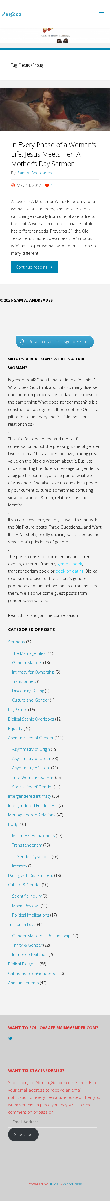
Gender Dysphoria (33, 856)
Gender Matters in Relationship (41, 935)
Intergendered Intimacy (29, 796)
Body (13, 824)
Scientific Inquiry (27, 896)
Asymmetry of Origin (31, 749)
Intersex (19, 866)
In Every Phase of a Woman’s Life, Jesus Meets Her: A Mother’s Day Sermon (53, 154)
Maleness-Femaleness (33, 835)
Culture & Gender (24, 884)
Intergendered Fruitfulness (33, 805)
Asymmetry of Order (31, 758)
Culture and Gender (30, 700)
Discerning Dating (28, 690)
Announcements (23, 982)
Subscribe (23, 1134)
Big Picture (17, 709)
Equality (15, 728)
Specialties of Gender (32, 787)
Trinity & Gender (27, 945)
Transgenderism (27, 845)
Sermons (16, 642)
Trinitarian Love (22, 924)
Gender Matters (27, 662)
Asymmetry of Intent (31, 768)
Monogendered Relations (32, 815)
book (77, 564)
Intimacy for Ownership (33, 672)
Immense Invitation (30, 954)
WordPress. (72, 1184)
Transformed (24, 681)
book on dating (69, 571)
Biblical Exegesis (23, 963)
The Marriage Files (29, 653)
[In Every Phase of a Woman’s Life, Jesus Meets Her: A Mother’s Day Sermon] (55, 109)
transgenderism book (28, 571)
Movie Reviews (26, 905)
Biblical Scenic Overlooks (31, 719)
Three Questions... (66, 527)
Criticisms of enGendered (32, 973)
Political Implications (30, 915)
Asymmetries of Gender (31, 737)
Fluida (53, 1184)
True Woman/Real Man (33, 777)
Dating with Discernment (30, 875)
